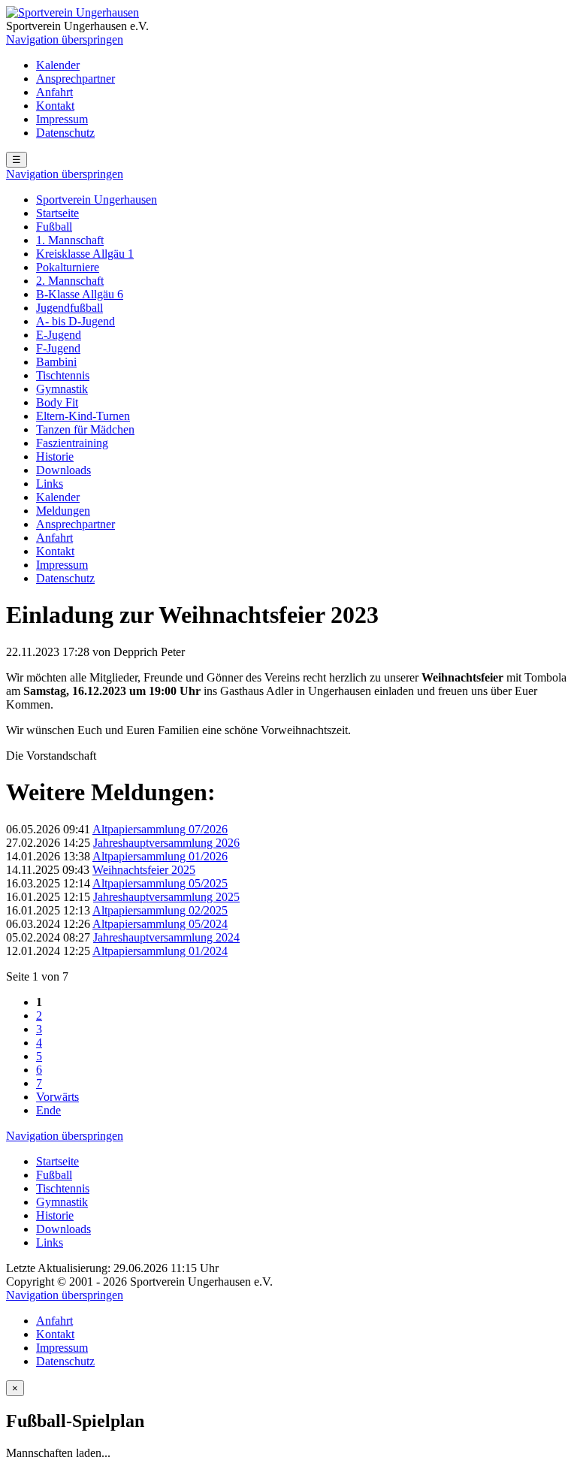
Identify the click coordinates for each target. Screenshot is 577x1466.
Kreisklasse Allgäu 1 (85, 253)
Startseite (57, 213)
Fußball (54, 226)
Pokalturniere (67, 267)
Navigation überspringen (64, 39)
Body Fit (57, 402)
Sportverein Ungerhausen (96, 199)
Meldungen (63, 510)
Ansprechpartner (75, 78)
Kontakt (55, 105)
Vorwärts (57, 1096)
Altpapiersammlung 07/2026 (160, 829)
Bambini (56, 361)
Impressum (62, 119)
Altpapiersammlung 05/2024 (160, 923)
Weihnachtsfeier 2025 (143, 869)
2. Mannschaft (70, 280)
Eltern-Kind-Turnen (83, 416)
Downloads (63, 470)
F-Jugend (58, 348)
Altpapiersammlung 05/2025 (160, 883)
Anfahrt (54, 92)
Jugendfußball (69, 307)
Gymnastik (62, 388)
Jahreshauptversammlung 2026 (166, 842)
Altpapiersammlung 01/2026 (160, 856)
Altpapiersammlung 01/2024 (160, 951)
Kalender (58, 65)
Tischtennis (62, 375)
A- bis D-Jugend (75, 321)
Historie (55, 456)
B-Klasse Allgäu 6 (79, 294)
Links (49, 483)
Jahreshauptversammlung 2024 (166, 937)
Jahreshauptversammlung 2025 (166, 896)
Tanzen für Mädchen (85, 429)
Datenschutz (65, 132)
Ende (48, 1110)
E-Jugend (58, 334)
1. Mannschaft (70, 240)
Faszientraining (72, 443)
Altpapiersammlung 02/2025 (160, 910)
